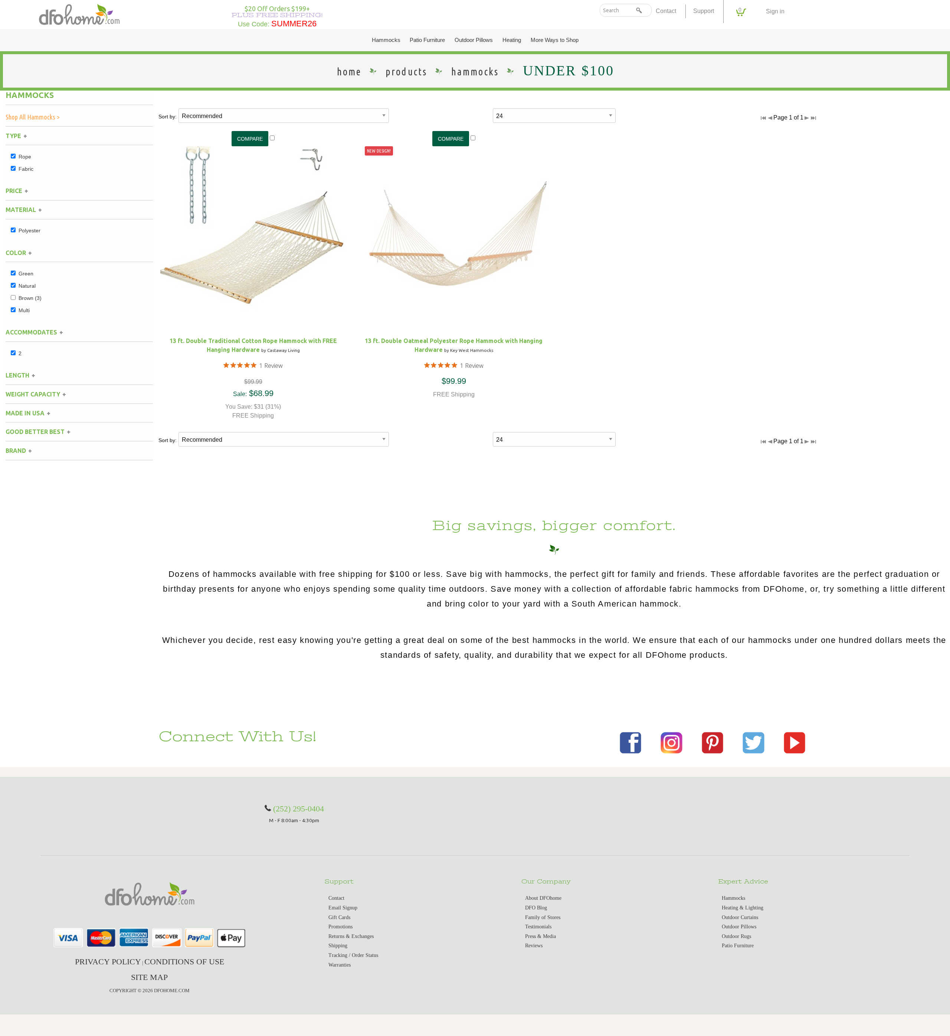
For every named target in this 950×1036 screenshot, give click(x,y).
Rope (25, 157)
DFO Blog (536, 908)
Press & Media (540, 936)
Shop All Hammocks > (33, 117)
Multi (24, 310)
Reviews (534, 945)
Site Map (149, 977)
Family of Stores (542, 917)
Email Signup (342, 908)
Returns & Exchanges (351, 936)
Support (703, 11)
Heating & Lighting (742, 908)
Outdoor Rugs (736, 936)
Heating (511, 40)
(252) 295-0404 (298, 808)
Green (26, 274)
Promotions (340, 926)
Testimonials (538, 926)
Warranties (339, 965)
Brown (30, 298)
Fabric (26, 169)
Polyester (29, 230)
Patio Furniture (427, 40)
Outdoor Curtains (740, 917)
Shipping (337, 945)
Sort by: (167, 117)
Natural (27, 286)
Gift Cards (339, 917)
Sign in (775, 11)
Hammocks (386, 40)
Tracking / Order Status (353, 955)
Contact (666, 11)
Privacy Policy (108, 961)
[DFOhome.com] (79, 13)
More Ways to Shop (555, 40)
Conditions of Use (184, 961)
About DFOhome (543, 898)
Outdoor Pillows (474, 40)
